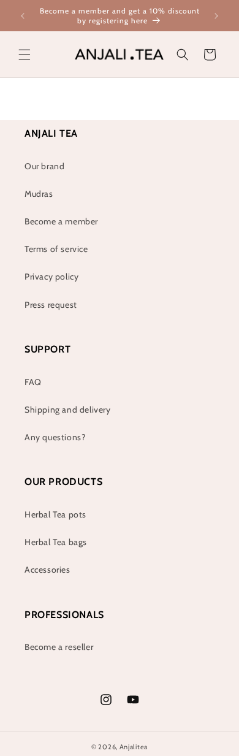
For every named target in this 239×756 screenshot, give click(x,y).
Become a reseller (59, 646)
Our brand (44, 166)
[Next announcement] (216, 15)
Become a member (61, 221)
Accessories (47, 569)
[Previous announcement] (22, 15)
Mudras (39, 193)
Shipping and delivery (68, 409)
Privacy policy (51, 276)
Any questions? (55, 437)
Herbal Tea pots (55, 514)
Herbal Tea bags (56, 542)
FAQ (33, 382)
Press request (51, 304)
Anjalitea (134, 747)
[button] (24, 54)
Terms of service (56, 248)
